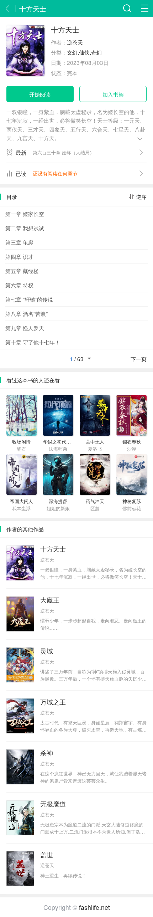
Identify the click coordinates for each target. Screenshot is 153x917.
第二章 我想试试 (24, 228)
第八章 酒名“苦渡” (26, 313)
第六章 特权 (19, 285)
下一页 (139, 359)
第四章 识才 (19, 256)
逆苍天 (75, 42)
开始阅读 (40, 94)
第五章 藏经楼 (22, 271)
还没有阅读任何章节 (55, 173)
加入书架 (113, 94)
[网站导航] (144, 8)
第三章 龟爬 (19, 242)
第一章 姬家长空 (24, 213)
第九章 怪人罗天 (24, 328)
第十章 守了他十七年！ (32, 342)
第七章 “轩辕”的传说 (29, 299)
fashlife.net (94, 907)
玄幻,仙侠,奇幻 (84, 52)
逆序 (141, 197)
